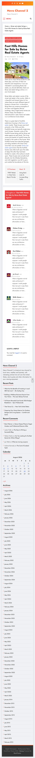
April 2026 (7, 506)
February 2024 (8, 607)
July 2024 (7, 587)
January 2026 (8, 518)
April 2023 (7, 645)
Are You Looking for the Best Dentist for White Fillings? (18, 437)
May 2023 (7, 642)
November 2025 (9, 526)
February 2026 (8, 514)
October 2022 (8, 669)
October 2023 (8, 622)
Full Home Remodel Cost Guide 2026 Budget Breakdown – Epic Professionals (18, 402)
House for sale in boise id (14, 41)
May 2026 (7, 502)
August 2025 (8, 537)
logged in (18, 353)
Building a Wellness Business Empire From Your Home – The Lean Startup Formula (16, 396)
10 (4, 469)
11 (8, 469)
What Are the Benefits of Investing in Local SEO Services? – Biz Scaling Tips (17, 390)
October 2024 (8, 576)
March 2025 (8, 556)
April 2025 (7, 553)
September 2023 (9, 626)
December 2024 (9, 568)
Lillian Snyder (17, 320)
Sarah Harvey (17, 205)
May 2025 (7, 549)
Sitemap (21, 751)
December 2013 (9, 703)
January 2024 (8, 611)
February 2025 (8, 560)
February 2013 (8, 742)
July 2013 (7, 723)
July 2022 (7, 680)
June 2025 (7, 545)
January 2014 (8, 700)
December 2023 (9, 614)
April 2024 (7, 599)
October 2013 (8, 711)
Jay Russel (16, 274)
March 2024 (8, 603)
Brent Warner (8, 424)
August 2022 (8, 676)
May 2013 (7, 730)
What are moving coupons (20, 442)
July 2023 (7, 634)
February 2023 (8, 653)
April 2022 (7, 692)
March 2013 (8, 738)
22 (24, 471)
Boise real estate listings (13, 38)
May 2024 (7, 595)
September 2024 (9, 580)
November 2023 (9, 618)
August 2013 (8, 719)
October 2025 (8, 529)
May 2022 (7, 688)
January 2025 (8, 564)
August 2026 (8, 491)
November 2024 (9, 572)
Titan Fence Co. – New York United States (16, 407)
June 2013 (7, 727)
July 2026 (7, 495)
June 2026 (7, 498)
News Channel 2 (17, 11)
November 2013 (9, 707)
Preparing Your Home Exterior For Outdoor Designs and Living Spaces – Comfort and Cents (17, 412)
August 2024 (8, 583)
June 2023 (7, 638)
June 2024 (7, 591)
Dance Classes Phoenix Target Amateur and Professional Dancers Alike (18, 425)
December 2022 (9, 661)
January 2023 (8, 657)
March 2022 (8, 696)
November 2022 (9, 665)
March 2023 (8, 649)
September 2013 (9, 715)
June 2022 (7, 684)
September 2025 (9, 533)
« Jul (4, 481)
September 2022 (9, 672)
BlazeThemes (17, 753)
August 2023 (8, 630)
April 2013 (7, 734)
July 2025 (7, 541)
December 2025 (9, 522)
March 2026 (8, 510)
